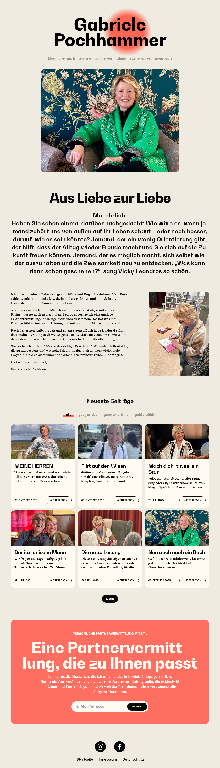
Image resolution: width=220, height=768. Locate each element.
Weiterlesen (58, 500)
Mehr (110, 598)
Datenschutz (133, 759)
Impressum (108, 759)
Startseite (84, 759)
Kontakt (137, 706)
